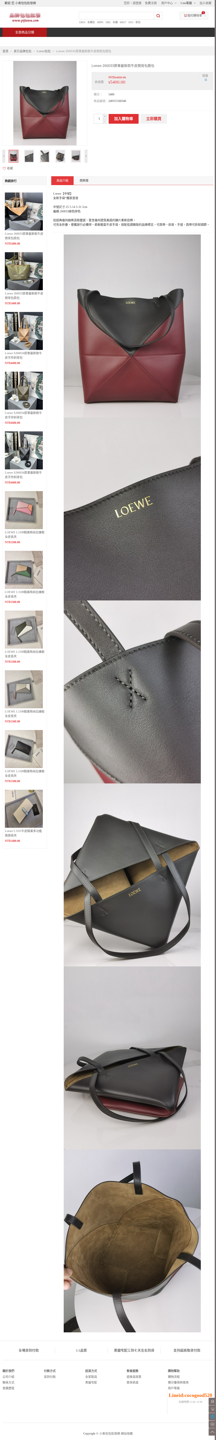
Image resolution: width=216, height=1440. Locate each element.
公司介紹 (8, 1376)
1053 (130, 22)
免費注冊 (151, 3)
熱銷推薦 (106, 41)
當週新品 (76, 41)
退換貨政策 (134, 1376)
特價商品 (45, 41)
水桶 (115, 22)
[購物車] (212, 1409)
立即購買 (153, 119)
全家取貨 (91, 1376)
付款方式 (50, 1370)
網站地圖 (127, 1433)
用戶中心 (167, 3)
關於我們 (8, 1370)
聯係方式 (8, 1382)
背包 (137, 22)
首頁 (18, 41)
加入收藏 (205, 3)
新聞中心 (136, 41)
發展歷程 (8, 1388)
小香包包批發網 (109, 1433)
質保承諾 (132, 1382)
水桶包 (91, 22)
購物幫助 (174, 1370)
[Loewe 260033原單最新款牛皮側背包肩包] (24, 211)
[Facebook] (212, 1416)
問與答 (165, 41)
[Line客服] (212, 1424)
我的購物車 (194, 15)
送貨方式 (91, 1370)
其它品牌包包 (22, 51)
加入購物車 (123, 119)
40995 (100, 22)
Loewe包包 (44, 51)
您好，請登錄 (133, 3)
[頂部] (212, 1432)
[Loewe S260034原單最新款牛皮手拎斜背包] (24, 330)
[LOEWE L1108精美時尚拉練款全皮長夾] (24, 509)
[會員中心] (212, 1401)
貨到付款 (50, 1376)
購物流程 (174, 1376)
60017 (123, 22)
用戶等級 (174, 1388)
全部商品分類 (24, 32)
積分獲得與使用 (178, 1382)
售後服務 (132, 1370)
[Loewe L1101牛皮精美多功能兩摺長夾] (24, 808)
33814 (82, 22)
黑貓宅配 (91, 1382)
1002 (108, 22)
